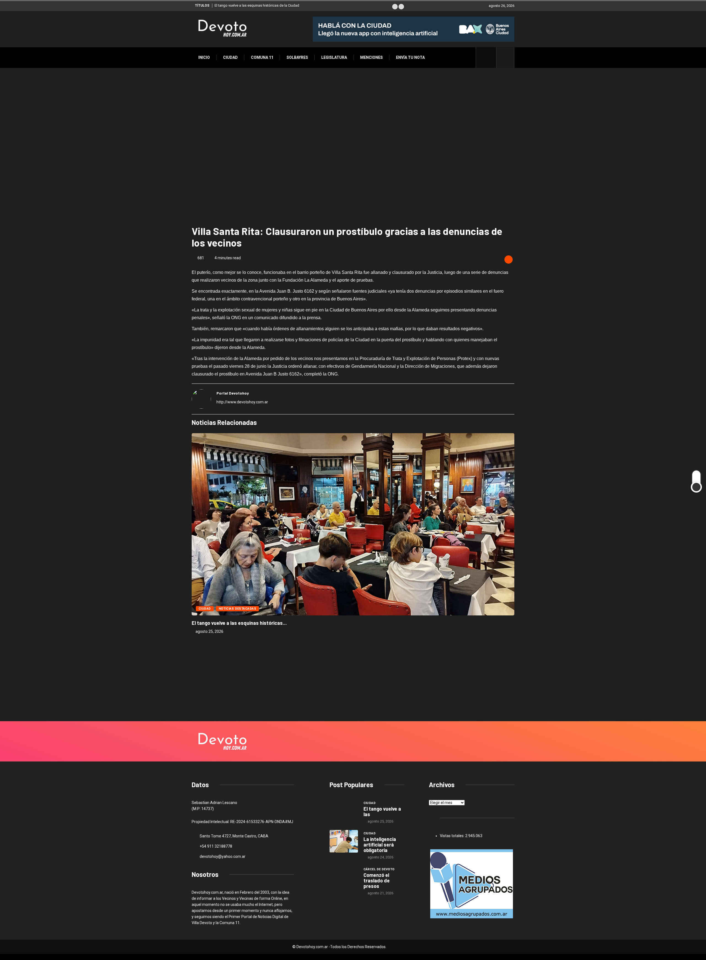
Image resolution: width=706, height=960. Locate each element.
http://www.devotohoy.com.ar (242, 402)
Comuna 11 (262, 57)
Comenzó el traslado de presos (376, 880)
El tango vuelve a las (382, 811)
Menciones (371, 57)
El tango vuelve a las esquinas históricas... (239, 623)
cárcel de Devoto (379, 869)
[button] (395, 6)
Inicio (204, 57)
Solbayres (297, 57)
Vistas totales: (452, 836)
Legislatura (334, 57)
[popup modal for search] (505, 57)
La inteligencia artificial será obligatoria (379, 844)
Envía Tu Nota (410, 57)
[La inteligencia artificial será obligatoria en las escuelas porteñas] (344, 841)
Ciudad (230, 57)
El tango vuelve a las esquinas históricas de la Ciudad (257, 5)
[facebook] (489, 57)
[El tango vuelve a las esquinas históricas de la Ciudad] (344, 811)
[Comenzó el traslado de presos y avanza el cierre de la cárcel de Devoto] (344, 877)
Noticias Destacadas (237, 608)
